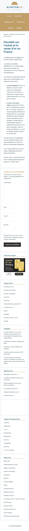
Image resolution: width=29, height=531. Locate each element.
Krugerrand (7, 475)
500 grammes (7, 436)
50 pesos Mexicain (9, 488)
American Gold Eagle (9, 471)
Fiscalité (6, 321)
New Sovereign (8, 512)
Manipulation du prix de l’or (11, 374)
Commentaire (7, 182)
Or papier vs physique (9, 293)
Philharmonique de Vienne (11, 464)
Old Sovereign (7, 502)
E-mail (6, 216)
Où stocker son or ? (9, 307)
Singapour (6, 314)
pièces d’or (9, 57)
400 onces (6, 446)
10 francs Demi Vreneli (10, 509)
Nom (5, 207)
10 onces (6, 439)
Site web (6, 224)
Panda (5, 485)
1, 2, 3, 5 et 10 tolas (9, 450)
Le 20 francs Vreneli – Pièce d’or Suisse (14, 499)
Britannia (6, 478)
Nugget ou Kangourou (9, 468)
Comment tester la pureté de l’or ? (12, 304)
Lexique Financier (8, 395)
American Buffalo (8, 481)
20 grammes (7, 426)
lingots (19, 57)
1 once (5, 429)
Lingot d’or (6, 297)
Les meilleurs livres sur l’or (11, 388)
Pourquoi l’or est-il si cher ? (11, 317)
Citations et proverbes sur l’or (11, 392)
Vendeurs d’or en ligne (10, 290)
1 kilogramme (7, 443)
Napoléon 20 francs (9, 492)
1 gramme (6, 422)
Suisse (5, 310)
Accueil (6, 34)
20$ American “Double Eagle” (11, 516)
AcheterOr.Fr (17, 526)
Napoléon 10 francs (9, 495)
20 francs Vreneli (8, 505)
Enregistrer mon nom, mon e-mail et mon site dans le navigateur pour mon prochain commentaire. (13, 237)
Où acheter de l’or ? (9, 286)
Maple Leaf (7, 461)
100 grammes (7, 433)
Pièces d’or (7, 300)
